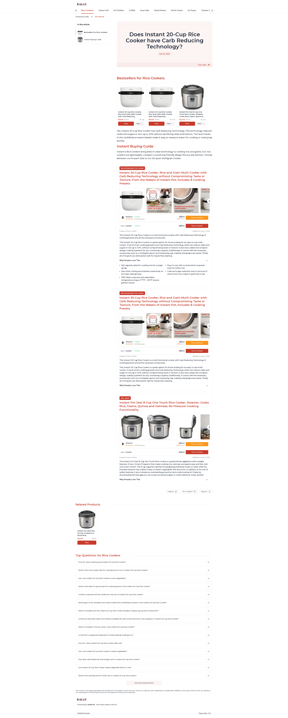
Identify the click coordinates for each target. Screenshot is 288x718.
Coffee (132, 10)
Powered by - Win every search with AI (97, 705)
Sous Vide (144, 10)
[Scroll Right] (212, 10)
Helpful (170, 491)
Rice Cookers (87, 10)
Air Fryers (192, 10)
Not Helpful (187, 491)
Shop (126, 123)
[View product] (131, 104)
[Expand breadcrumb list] (92, 17)
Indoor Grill (104, 10)
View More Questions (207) (144, 683)
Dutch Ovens (177, 10)
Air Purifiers (119, 10)
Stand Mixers (160, 10)
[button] (209, 65)
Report (204, 491)
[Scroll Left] (76, 10)
